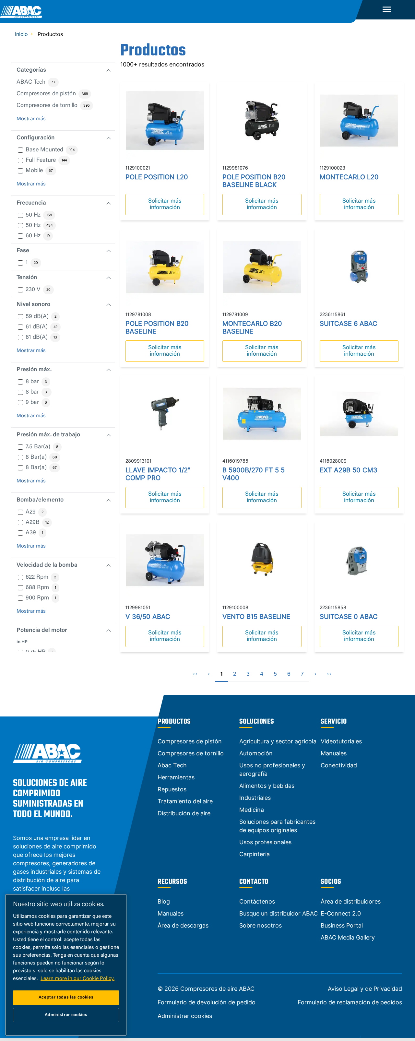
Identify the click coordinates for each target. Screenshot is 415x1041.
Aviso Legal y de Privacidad (365, 989)
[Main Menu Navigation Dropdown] (387, 9)
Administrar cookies (185, 1016)
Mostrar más (31, 119)
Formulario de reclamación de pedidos (350, 1002)
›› (329, 674)
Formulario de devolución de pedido (206, 1002)
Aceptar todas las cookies (66, 997)
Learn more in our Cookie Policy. (77, 978)
